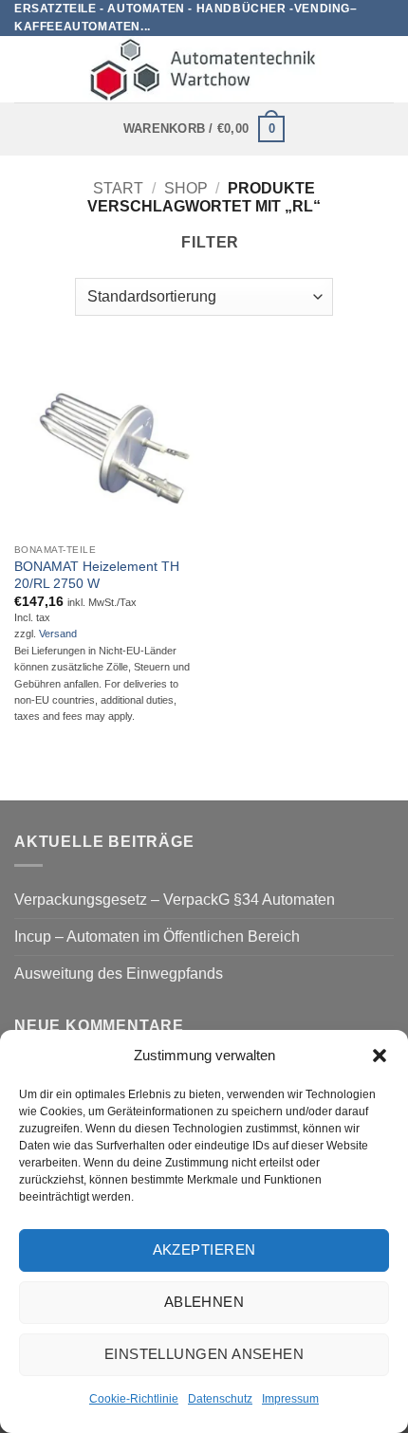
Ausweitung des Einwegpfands (118, 973)
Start (118, 188)
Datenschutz (220, 1398)
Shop (186, 188)
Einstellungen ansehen (204, 1354)
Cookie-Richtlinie (133, 1398)
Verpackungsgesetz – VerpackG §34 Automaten (174, 899)
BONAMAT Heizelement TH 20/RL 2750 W (96, 575)
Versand (58, 633)
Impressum (290, 1398)
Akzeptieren (204, 1249)
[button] (379, 1055)
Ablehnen (204, 1302)
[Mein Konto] (384, 69)
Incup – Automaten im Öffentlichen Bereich (157, 936)
